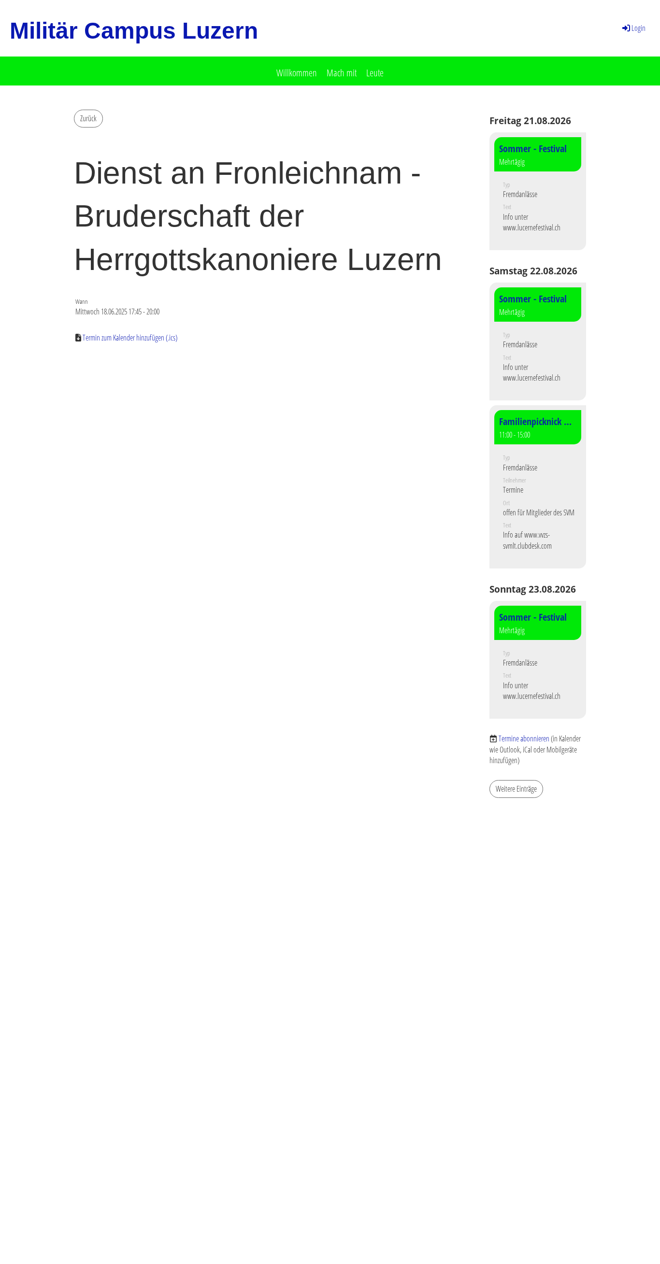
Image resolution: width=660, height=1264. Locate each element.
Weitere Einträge (516, 788)
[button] (537, 191)
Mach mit (342, 72)
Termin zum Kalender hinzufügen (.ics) (130, 337)
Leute (375, 72)
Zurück (88, 118)
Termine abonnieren (524, 738)
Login (638, 28)
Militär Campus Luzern (134, 30)
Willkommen (296, 72)
